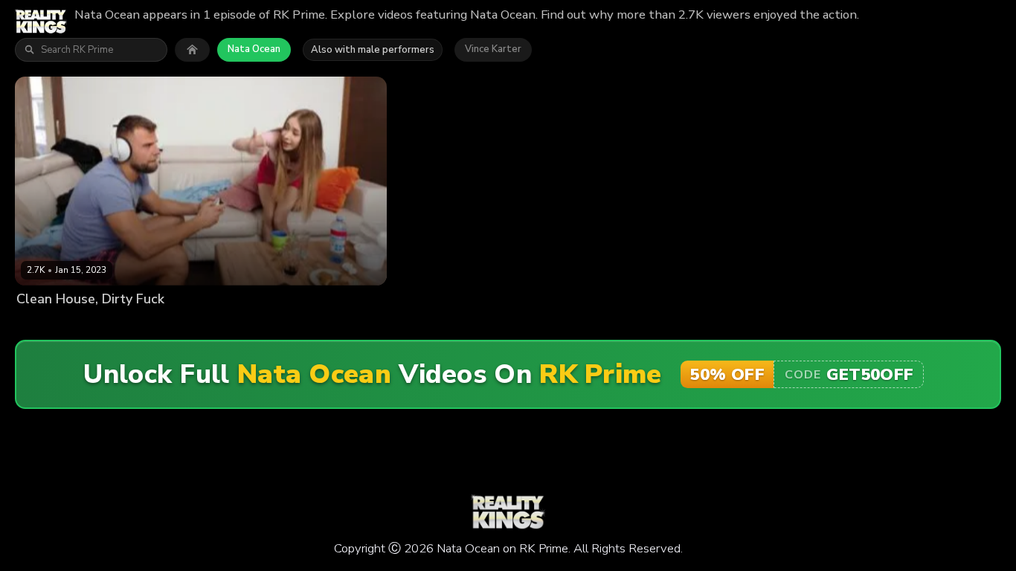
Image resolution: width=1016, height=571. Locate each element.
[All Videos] (192, 50)
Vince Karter (493, 49)
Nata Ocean (254, 49)
